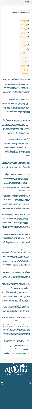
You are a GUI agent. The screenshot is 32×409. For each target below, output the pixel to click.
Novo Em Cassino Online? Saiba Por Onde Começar (24, 43)
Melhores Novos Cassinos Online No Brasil (24, 59)
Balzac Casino (26, 63)
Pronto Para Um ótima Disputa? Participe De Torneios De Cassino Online (24, 31)
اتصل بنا (23, 2)
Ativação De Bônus (25, 38)
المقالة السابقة (27, 359)
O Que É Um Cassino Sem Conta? (24, 36)
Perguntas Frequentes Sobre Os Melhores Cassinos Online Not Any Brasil (24, 23)
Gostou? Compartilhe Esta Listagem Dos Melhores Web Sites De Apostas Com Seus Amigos (24, 53)
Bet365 (27, 49)
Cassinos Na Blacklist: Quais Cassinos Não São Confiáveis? (24, 42)
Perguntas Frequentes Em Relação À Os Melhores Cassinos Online (24, 35)
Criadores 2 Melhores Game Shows (24, 25)
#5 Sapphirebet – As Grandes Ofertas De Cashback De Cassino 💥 (24, 47)
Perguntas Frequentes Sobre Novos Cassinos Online (24, 71)
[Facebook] (2, 382)
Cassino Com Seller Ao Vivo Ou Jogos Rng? (24, 29)
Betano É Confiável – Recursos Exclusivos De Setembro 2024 (24, 45)
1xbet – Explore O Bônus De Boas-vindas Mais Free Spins (24, 51)
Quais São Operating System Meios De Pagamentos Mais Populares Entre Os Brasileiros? (24, 61)
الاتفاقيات (4, 1)
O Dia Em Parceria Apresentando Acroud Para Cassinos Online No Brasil (24, 66)
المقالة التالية (5, 359)
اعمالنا (8, 1)
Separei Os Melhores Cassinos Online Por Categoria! (24, 38)
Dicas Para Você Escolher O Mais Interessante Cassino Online (24, 64)
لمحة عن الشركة (16, 1)
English (19, 2)
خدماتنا (11, 1)
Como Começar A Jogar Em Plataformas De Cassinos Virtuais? (24, 73)
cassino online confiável (27, 99)
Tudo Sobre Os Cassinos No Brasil (24, 46)
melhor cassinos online (27, 10)
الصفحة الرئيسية (22, 1)
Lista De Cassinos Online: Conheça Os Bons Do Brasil (24, 33)
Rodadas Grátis (26, 71)
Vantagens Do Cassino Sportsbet (24, 59)
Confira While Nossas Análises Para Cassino (24, 40)
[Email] (2, 384)
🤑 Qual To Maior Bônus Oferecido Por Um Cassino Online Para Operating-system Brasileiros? (24, 56)
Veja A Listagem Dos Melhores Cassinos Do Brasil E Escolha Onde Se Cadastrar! (24, 68)
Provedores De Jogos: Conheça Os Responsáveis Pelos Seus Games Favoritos (24, 27)
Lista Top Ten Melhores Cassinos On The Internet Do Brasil (24, 21)
